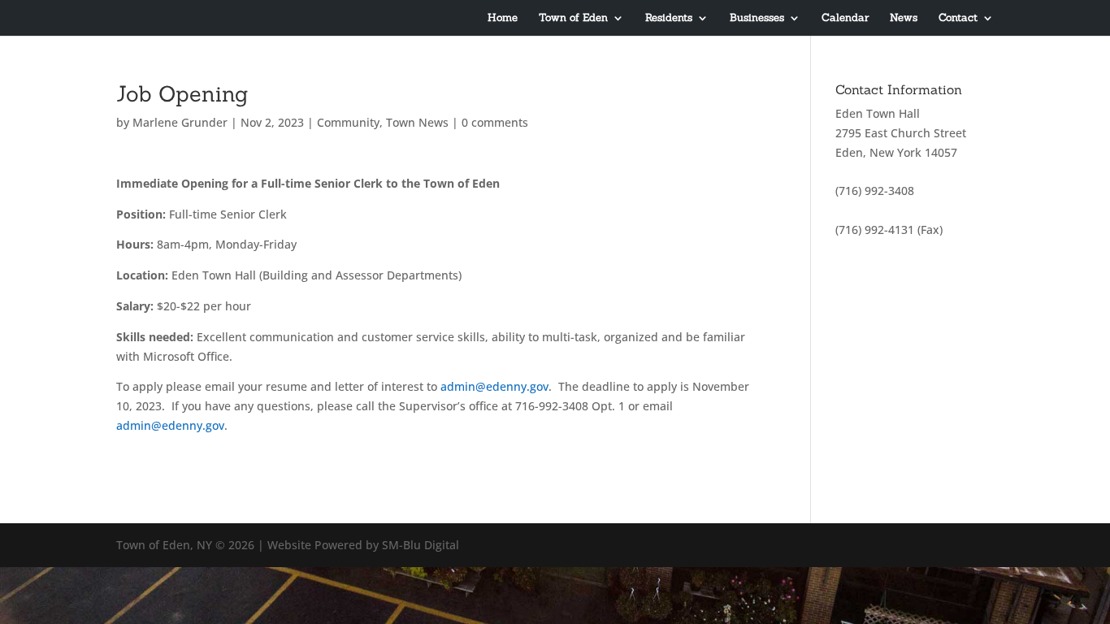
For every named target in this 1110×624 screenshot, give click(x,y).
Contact (958, 18)
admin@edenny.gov (494, 386)
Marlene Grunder (180, 122)
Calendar (845, 18)
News (903, 18)
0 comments (495, 122)
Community (348, 122)
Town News (417, 122)
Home (503, 18)
